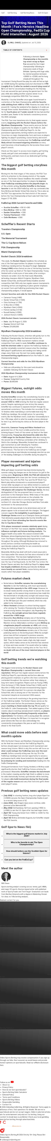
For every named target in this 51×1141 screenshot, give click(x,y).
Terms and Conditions (11, 1097)
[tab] (27, 835)
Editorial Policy (8, 1095)
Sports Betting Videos (11, 1100)
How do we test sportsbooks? (14, 1090)
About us (6, 1085)
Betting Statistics (7, 1028)
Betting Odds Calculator (9, 951)
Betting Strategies (7, 926)
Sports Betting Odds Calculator (14, 1092)
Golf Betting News (27, 13)
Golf (3, 13)
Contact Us (6, 1105)
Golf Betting (12, 13)
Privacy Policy (7, 1087)
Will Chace (15, 43)
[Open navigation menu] (46, 4)
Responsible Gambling (11, 1102)
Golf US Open (43, 13)
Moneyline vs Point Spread (10, 1053)
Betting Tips (5, 1002)
